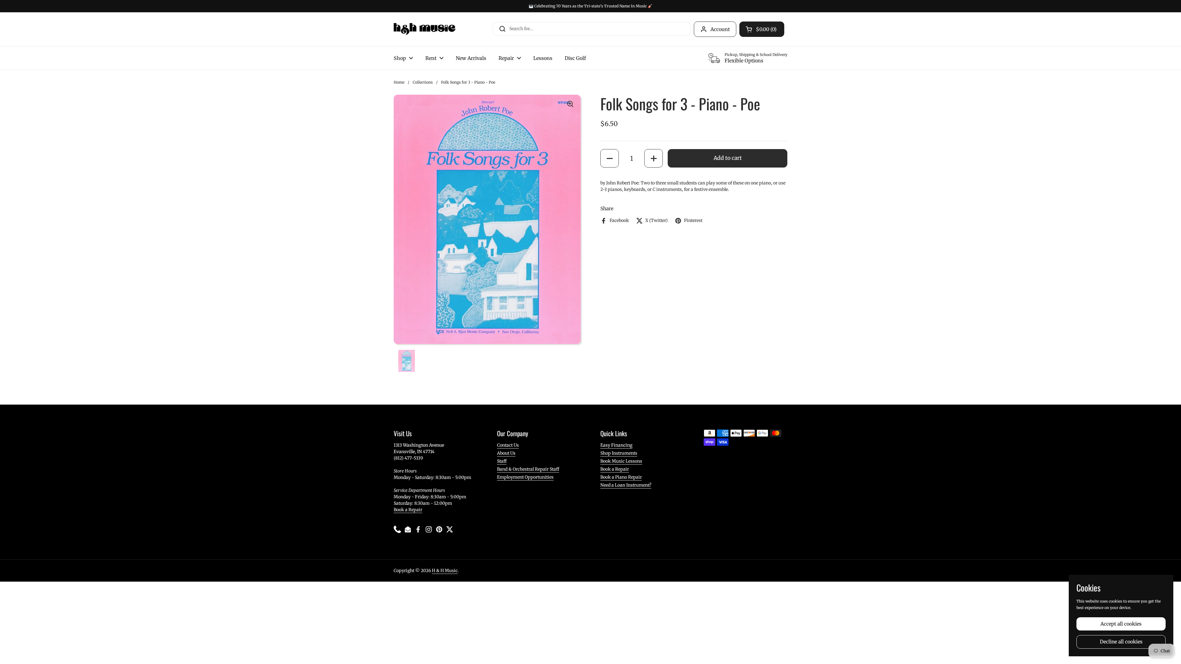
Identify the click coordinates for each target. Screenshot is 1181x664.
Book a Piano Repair (621, 477)
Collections (423, 82)
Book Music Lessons (621, 461)
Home (399, 82)
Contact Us (508, 445)
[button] (609, 158)
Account (720, 29)
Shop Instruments (618, 453)
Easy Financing (616, 445)
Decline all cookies (1121, 642)
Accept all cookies (1121, 624)
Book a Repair (408, 509)
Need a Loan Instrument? (625, 485)
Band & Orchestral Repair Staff (528, 469)
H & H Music (445, 570)
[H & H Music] (424, 29)
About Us (506, 453)
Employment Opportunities (525, 477)
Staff (502, 461)
